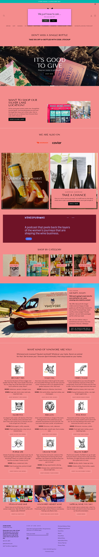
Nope (53, 20)
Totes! (45, 20)
